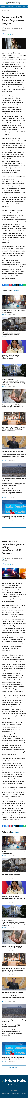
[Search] (25, 3)
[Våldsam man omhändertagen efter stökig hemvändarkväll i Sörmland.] (14, 573)
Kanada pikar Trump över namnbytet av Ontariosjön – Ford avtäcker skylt (13, 517)
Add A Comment (14, 526)
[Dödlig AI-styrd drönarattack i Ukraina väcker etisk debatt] (14, 324)
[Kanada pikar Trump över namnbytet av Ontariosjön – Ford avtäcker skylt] (14, 507)
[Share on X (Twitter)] (5, 34)
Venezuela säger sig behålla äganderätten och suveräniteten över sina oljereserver (13, 356)
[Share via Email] (13, 34)
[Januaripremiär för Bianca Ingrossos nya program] (14, 43)
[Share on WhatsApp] (8, 34)
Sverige (3, 6)
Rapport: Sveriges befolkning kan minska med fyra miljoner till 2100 (12, 405)
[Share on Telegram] (10, 34)
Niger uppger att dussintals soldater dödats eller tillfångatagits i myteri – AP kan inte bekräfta (13, 429)
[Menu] (3, 3)
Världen (11, 6)
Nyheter (4, 13)
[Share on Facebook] (3, 34)
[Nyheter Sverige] (13, 2)
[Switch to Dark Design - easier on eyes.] (23, 3)
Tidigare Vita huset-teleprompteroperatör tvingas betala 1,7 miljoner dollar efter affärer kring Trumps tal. (13, 382)
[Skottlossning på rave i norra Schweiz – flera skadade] (14, 302)
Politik (18, 6)
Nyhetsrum (9, 28)
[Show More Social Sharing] (16, 34)
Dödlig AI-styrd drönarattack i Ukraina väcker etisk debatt (11, 334)
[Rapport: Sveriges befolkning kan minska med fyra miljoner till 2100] (14, 396)
